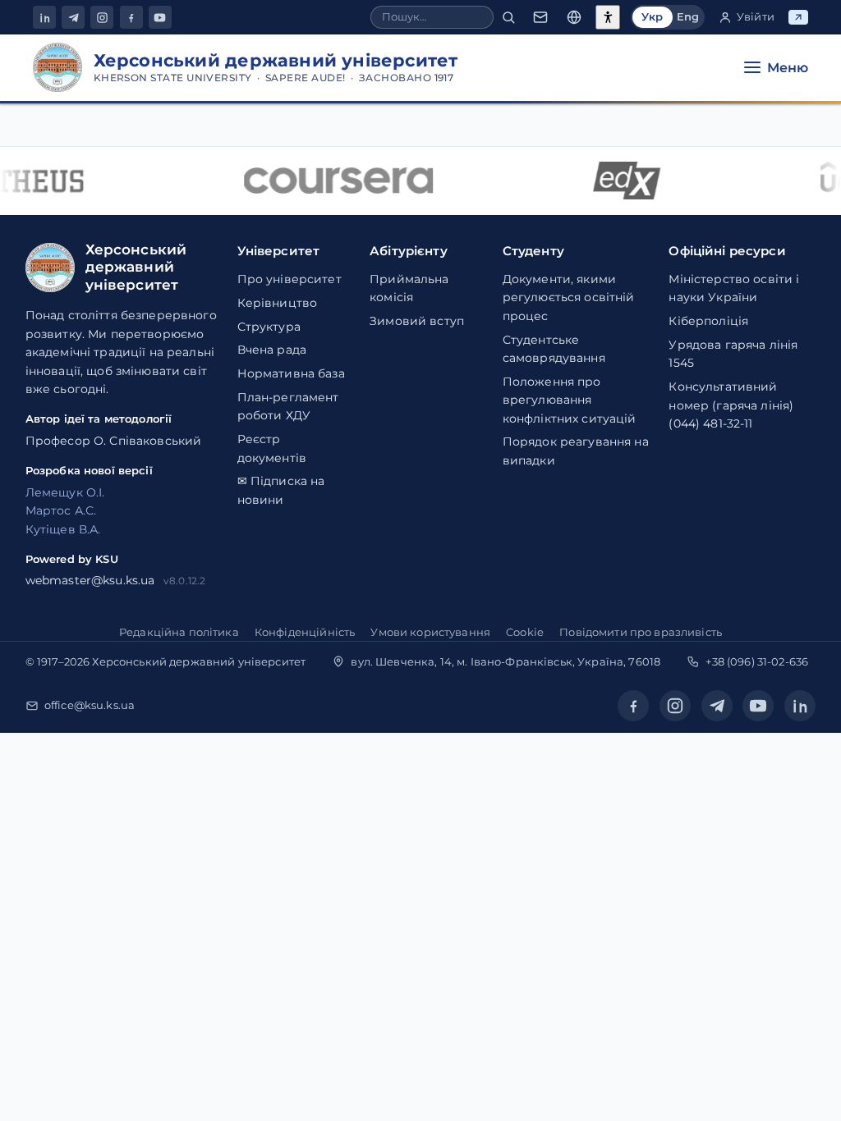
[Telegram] (73, 17)
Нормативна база (291, 373)
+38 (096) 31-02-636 (756, 661)
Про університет (289, 279)
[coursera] (333, 180)
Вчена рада (271, 349)
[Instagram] (101, 17)
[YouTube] (160, 17)
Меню (787, 67)
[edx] (621, 180)
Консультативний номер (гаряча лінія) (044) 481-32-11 (731, 405)
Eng (688, 17)
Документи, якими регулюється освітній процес (569, 297)
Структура (269, 326)
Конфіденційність (305, 631)
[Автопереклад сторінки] (574, 17)
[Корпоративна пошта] (540, 17)
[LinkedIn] (44, 17)
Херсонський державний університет (199, 661)
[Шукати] (508, 18)
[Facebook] (131, 17)
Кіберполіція (708, 320)
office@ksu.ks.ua (89, 704)
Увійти (755, 17)
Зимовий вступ (417, 320)
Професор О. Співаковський (113, 440)
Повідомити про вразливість (640, 631)
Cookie (525, 631)
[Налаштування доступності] (607, 17)
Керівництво (277, 302)
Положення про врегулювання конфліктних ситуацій (569, 400)
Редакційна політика (179, 631)
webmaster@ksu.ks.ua (90, 580)
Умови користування (430, 631)
